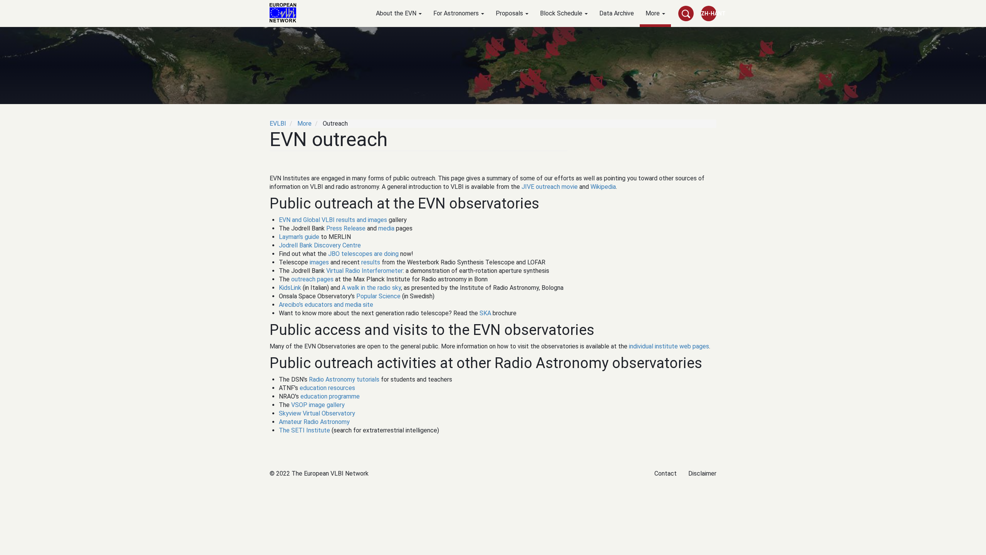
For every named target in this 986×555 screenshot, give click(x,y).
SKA (485, 313)
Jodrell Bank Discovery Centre (320, 245)
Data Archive (616, 13)
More (653, 13)
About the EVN (397, 13)
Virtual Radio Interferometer (364, 270)
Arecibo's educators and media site (326, 304)
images (319, 262)
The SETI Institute (304, 430)
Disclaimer (702, 473)
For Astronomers (456, 13)
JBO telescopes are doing (363, 253)
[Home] (286, 12)
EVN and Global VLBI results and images (333, 220)
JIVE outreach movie (550, 186)
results (370, 262)
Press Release (346, 228)
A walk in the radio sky (371, 287)
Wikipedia (603, 186)
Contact (665, 473)
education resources (327, 388)
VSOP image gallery (318, 405)
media (386, 228)
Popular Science (378, 296)
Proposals (510, 13)
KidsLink (290, 287)
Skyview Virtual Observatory (317, 413)
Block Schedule (562, 13)
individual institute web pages (669, 346)
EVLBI (278, 123)
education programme (330, 396)
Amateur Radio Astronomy (314, 422)
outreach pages (312, 279)
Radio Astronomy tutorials (344, 379)
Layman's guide (299, 236)
